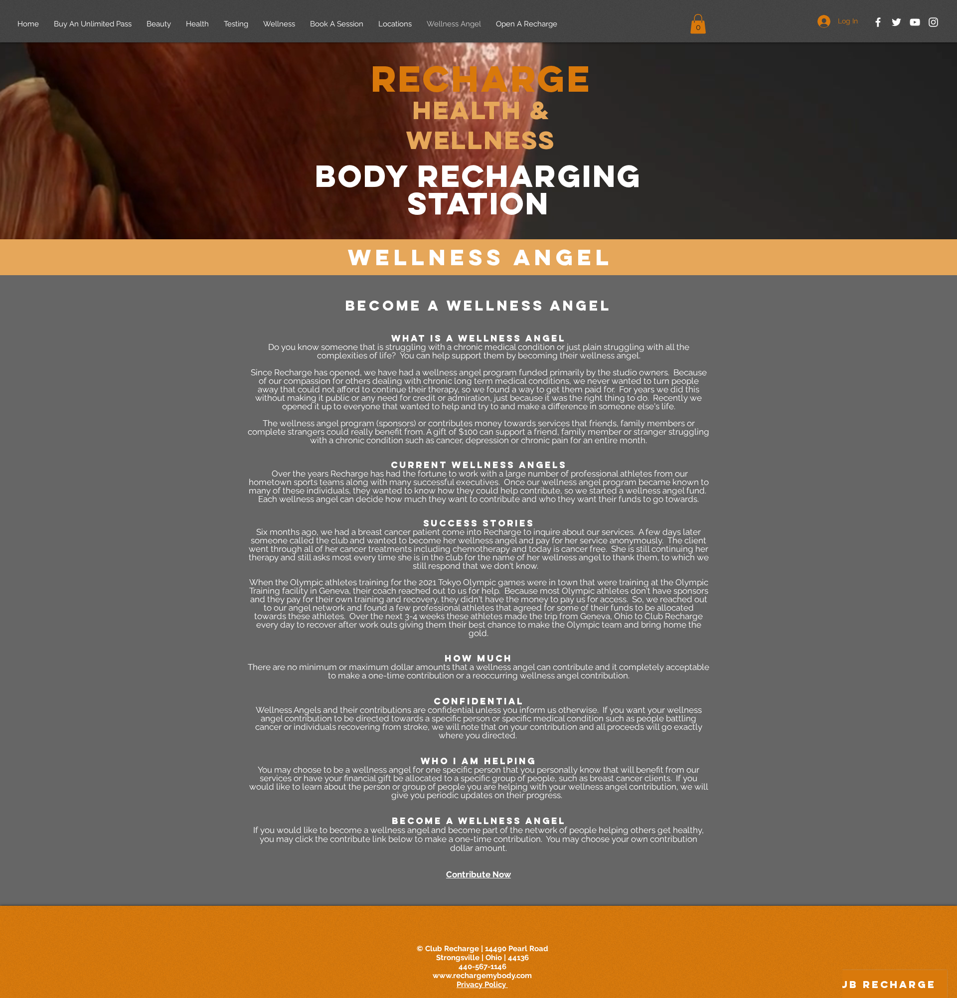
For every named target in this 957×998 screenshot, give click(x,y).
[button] (698, 23)
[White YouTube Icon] (915, 22)
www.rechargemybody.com (482, 975)
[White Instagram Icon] (933, 22)
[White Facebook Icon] (878, 22)
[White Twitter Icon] (896, 22)
